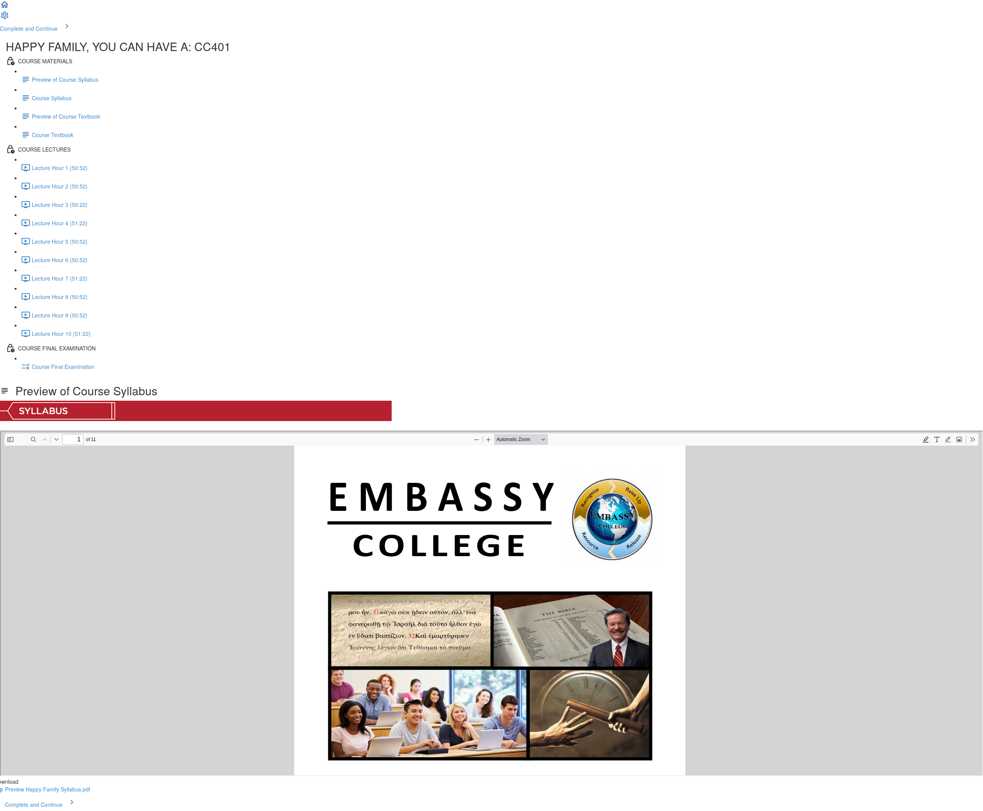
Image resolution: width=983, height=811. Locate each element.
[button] (4, 7)
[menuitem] (4, 17)
